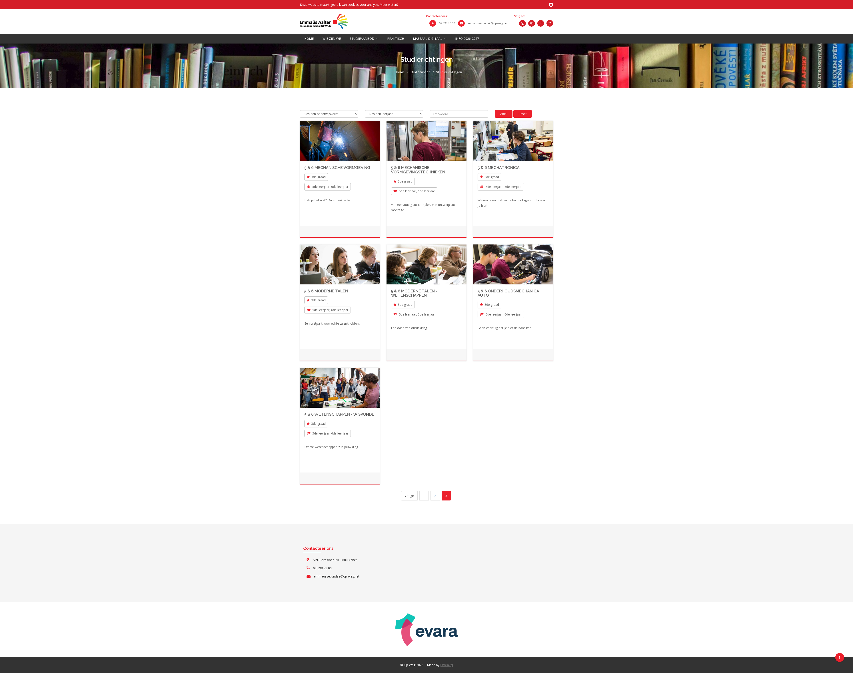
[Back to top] (839, 657)
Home (309, 38)
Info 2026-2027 (467, 38)
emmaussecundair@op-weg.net (488, 23)
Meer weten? (389, 4)
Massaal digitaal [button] (428, 38)
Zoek (503, 114)
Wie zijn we (332, 38)
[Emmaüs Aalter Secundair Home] (324, 21)
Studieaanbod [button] (362, 38)
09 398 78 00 (447, 23)
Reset (522, 114)
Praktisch (395, 38)
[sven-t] (446, 665)
